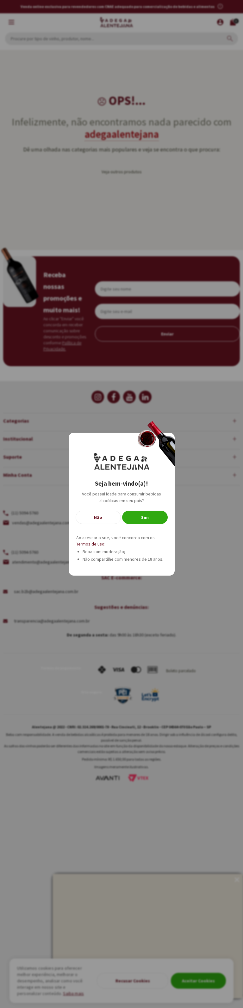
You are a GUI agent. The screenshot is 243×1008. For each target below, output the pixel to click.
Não (98, 517)
